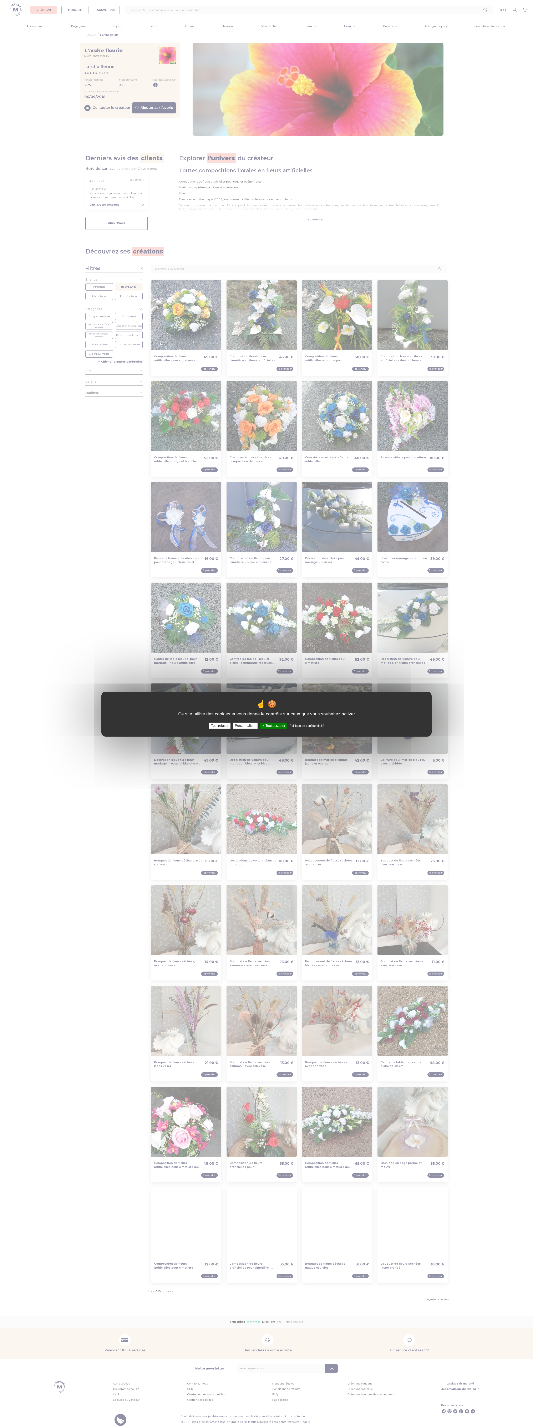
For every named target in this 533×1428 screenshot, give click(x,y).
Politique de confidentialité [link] (306, 725)
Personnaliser (245, 725)
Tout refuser (219, 725)
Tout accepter (275, 725)
